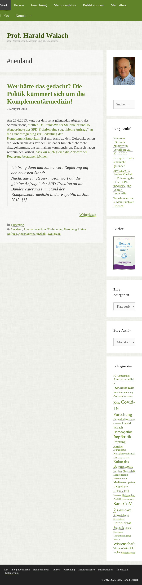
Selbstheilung (119, 519)
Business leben (41, 569)
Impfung (119, 442)
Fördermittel (55, 229)
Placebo (117, 499)
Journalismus (119, 450)
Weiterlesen (87, 214)
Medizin (122, 487)
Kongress (121, 458)
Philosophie (128, 494)
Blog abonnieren (21, 569)
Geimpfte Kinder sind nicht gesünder (123, 162)
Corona (117, 396)
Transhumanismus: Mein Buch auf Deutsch (123, 202)
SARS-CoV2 (124, 510)
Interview (118, 446)
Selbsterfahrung (121, 515)
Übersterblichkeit (128, 552)
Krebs (128, 458)
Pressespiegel (128, 499)
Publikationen (93, 5)
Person (19, 5)
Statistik (118, 527)
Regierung (54, 233)
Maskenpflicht (129, 471)
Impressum (122, 569)
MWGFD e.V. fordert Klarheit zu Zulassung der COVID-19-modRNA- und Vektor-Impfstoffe (123, 182)
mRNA (125, 491)
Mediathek (118, 5)
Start (5, 569)
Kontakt (22, 16)
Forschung (39, 5)
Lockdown (117, 471)
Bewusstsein (123, 388)
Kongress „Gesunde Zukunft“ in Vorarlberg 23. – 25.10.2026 (123, 146)
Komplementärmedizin (32, 233)
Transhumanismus (122, 535)
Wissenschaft (124, 544)
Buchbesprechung (123, 392)
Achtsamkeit (123, 375)
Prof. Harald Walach (37, 35)
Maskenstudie (120, 474)
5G (114, 376)
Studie (128, 527)
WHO (116, 539)
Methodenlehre (65, 5)
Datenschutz (12, 572)
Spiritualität (122, 523)
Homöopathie (122, 432)
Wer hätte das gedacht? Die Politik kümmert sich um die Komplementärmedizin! (46, 94)
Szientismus (118, 532)
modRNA (117, 491)
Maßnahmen (120, 478)
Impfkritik (122, 436)
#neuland (16, 229)
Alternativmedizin (35, 229)
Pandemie (117, 495)
